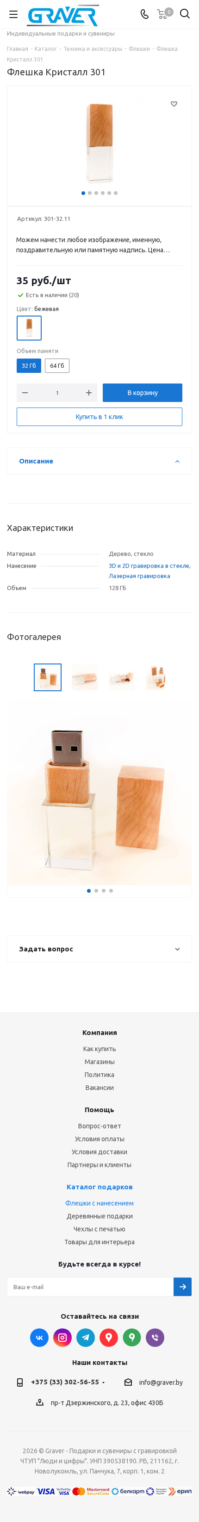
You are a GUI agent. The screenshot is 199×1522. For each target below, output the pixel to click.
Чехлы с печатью (99, 1229)
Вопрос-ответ (99, 1126)
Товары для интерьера (99, 1242)
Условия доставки (99, 1152)
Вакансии (100, 1087)
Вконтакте (39, 1337)
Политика (99, 1074)
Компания (99, 1032)
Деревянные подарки (100, 1216)
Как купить (99, 1049)
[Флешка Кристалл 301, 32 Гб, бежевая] (99, 143)
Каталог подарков (100, 1187)
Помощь (99, 1110)
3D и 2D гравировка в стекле (149, 565)
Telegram (85, 1337)
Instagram (62, 1337)
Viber (155, 1337)
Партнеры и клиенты (99, 1165)
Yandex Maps (132, 1337)
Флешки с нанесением (99, 1203)
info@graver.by (161, 1382)
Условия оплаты (99, 1139)
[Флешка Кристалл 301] (99, 792)
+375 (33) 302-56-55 (65, 1382)
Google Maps (109, 1337)
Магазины (100, 1061)
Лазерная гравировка (139, 575)
